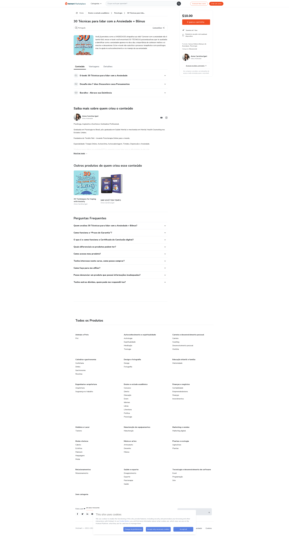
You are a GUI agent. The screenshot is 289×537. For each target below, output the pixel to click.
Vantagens (94, 66)
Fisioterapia (128, 480)
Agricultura (176, 445)
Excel (174, 473)
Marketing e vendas (180, 427)
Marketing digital (179, 431)
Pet (76, 338)
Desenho (127, 448)
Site (174, 480)
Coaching (175, 342)
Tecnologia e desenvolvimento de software (191, 469)
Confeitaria (79, 363)
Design (126, 363)
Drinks (77, 367)
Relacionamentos (83, 469)
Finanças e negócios (181, 384)
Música (126, 452)
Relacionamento (81, 473)
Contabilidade (177, 388)
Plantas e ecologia (180, 441)
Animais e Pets (82, 334)
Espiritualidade (130, 342)
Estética (78, 448)
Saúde (126, 484)
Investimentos (178, 399)
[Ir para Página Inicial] (76, 3)
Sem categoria (81, 494)
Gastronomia (80, 370)
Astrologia (128, 338)
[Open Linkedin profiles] (87, 514)
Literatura (128, 409)
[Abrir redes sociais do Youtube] (161, 118)
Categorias (95, 3)
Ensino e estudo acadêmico (136, 384)
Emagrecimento (130, 473)
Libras (126, 406)
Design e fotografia (132, 359)
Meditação (128, 345)
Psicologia (128, 417)
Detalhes (108, 66)
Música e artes (130, 441)
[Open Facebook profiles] (77, 514)
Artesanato (128, 445)
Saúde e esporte (131, 469)
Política (127, 413)
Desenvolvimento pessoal (182, 345)
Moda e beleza (81, 441)
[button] (118, 75)
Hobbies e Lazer (82, 427)
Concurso (127, 388)
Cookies (209, 528)
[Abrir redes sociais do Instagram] (166, 118)
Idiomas (127, 402)
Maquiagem (80, 455)
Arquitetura (80, 388)
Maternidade (177, 363)
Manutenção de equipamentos (137, 427)
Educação (127, 395)
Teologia (127, 349)
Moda (77, 459)
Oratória (175, 349)
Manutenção (129, 431)
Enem (126, 399)
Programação (177, 477)
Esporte (127, 477)
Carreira (175, 338)
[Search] (179, 4)
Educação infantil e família (183, 359)
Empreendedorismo (180, 391)
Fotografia (128, 367)
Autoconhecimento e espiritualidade (140, 334)
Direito (126, 391)
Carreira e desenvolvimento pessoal (188, 334)
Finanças (175, 395)
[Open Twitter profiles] (82, 514)
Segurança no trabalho (84, 391)
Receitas (78, 374)
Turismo (78, 431)
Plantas (175, 448)
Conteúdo (80, 66)
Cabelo (78, 445)
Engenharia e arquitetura (86, 384)
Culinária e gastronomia (85, 359)
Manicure (78, 452)
